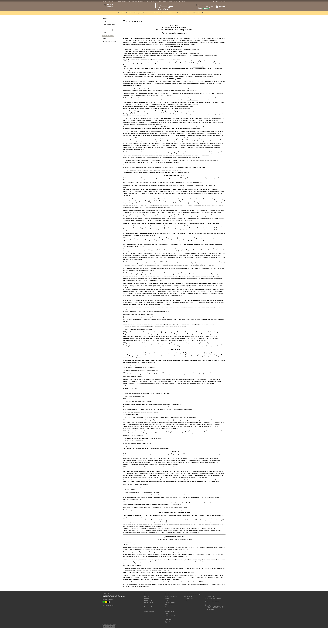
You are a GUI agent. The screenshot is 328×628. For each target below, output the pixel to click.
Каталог (104, 1)
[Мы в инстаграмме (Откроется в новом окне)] (176, 1)
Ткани (159, 1)
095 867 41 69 (111, 7)
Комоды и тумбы (139, 13)
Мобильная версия (109, 605)
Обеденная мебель (199, 13)
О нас (109, 1)
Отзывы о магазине (167, 1)
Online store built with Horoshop (109, 624)
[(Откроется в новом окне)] (105, 602)
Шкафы (188, 13)
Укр (184, 1)
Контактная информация (138, 1)
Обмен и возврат (126, 1)
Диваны (163, 13)
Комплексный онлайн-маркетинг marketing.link (113, 596)
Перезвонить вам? (111, 9)
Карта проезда (210, 609)
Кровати (121, 13)
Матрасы (129, 13)
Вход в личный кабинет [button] (171, 596)
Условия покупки (153, 1)
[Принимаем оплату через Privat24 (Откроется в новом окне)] (103, 602)
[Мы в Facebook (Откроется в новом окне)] (174, 1)
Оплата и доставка (116, 1)
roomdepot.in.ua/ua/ (198, 66)
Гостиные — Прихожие (176, 13)
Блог (146, 1)
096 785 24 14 (111, 4)
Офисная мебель (153, 13)
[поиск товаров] (209, 13)
